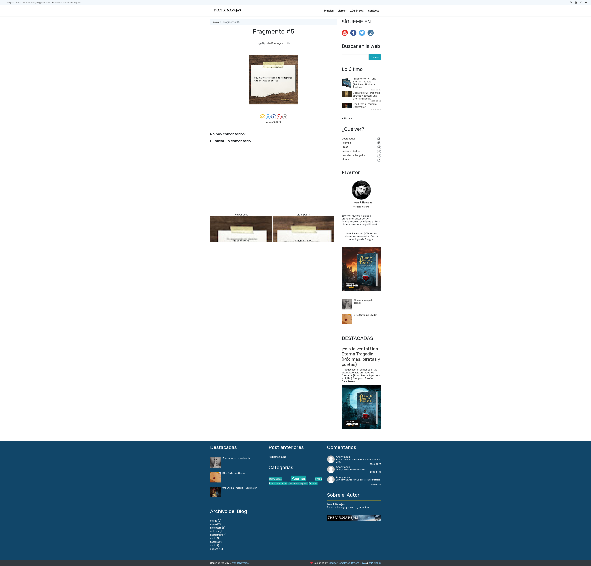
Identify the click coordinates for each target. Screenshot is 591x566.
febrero (214, 541)
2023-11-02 (375, 472)
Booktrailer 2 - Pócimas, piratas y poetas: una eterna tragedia (366, 95)
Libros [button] (341, 10)
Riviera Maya (358, 563)
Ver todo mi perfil (361, 207)
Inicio (216, 22)
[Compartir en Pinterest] (279, 116)
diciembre (215, 527)
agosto (214, 549)
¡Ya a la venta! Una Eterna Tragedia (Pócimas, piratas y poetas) (361, 356)
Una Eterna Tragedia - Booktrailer (239, 488)
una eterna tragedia (353, 155)
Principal (329, 10)
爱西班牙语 (375, 563)
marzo (213, 520)
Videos (345, 159)
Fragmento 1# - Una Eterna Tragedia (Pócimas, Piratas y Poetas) (364, 83)
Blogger (369, 239)
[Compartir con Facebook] (273, 116)
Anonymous (343, 456)
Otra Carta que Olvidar (365, 315)
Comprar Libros (13, 2)
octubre (214, 531)
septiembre (216, 534)
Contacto (373, 10)
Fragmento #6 (241, 240)
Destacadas (348, 138)
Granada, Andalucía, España (67, 2)
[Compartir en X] (268, 116)
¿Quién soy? (357, 10)
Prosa (345, 146)
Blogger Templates (339, 563)
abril (212, 538)
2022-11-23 (375, 484)
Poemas (346, 142)
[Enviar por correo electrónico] (262, 116)
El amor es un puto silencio (236, 458)
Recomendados (351, 151)
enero (213, 524)
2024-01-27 (375, 464)
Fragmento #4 (303, 240)
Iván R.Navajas (363, 202)
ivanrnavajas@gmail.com (38, 2)
